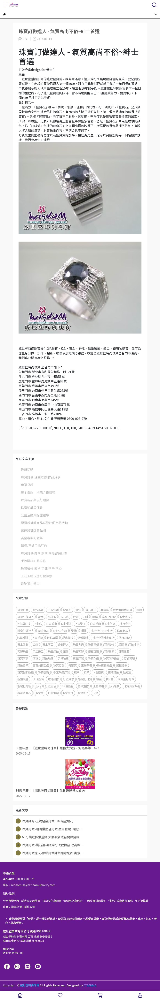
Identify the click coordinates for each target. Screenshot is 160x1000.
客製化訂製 (24, 686)
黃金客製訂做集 (32, 538)
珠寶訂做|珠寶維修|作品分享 (40, 477)
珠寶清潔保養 (132, 686)
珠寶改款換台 (111, 658)
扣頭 (86, 672)
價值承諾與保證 (73, 901)
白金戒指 (51, 623)
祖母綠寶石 (24, 693)
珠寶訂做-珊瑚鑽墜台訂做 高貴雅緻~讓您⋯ (49, 829)
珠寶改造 (93, 658)
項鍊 (83, 630)
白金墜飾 (95, 623)
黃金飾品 (43, 630)
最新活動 (27, 469)
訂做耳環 (129, 658)
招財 (85, 617)
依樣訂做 (124, 637)
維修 (78, 610)
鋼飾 (95, 617)
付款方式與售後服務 (120, 901)
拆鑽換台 (22, 679)
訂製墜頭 (108, 651)
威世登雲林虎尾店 (104, 637)
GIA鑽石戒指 (104, 665)
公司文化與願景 (51, 901)
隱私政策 (29, 907)
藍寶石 (67, 610)
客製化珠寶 (85, 679)
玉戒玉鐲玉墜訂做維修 (36, 576)
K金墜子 (81, 623)
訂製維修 (108, 644)
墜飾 (74, 630)
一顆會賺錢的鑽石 (95, 901)
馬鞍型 (52, 617)
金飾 (35, 644)
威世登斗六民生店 (102, 630)
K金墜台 (68, 693)
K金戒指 (125, 617)
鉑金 (99, 679)
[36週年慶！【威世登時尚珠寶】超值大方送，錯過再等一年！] (80, 731)
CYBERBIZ (90, 985)
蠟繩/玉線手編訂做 (34, 545)
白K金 (109, 679)
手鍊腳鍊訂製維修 (33, 560)
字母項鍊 (63, 658)
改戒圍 (127, 672)
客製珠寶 (22, 651)
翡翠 (76, 672)
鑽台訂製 (78, 658)
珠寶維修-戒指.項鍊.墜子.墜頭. (41, 568)
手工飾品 (38, 651)
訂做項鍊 (47, 658)
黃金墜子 (82, 693)
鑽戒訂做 (113, 672)
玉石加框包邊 (41, 665)
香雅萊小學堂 (30, 583)
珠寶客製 (78, 651)
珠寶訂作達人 (25, 617)
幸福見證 (27, 484)
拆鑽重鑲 (53, 693)
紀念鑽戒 (67, 637)
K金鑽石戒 (23, 623)
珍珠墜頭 (38, 679)
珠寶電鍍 (93, 644)
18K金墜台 (67, 686)
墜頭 (121, 644)
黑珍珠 (104, 610)
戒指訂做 (121, 665)
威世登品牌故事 (30, 901)
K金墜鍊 (98, 672)
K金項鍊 (66, 623)
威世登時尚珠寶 (122, 610)
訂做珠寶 (38, 610)
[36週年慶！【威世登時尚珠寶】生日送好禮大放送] (80, 774)
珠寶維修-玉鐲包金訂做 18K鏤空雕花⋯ (46, 821)
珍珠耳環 (52, 637)
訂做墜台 (50, 686)
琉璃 (139, 610)
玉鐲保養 (86, 665)
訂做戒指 (133, 644)
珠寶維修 (22, 610)
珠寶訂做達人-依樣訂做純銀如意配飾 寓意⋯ (50, 853)
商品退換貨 (141, 901)
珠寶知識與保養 (32, 507)
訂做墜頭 (22, 665)
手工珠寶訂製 (61, 672)
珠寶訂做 (53, 651)
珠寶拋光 (78, 644)
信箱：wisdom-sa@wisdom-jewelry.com (29, 885)
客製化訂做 (109, 617)
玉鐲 (95, 693)
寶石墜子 (90, 610)
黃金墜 (39, 693)
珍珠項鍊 (22, 637)
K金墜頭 (110, 623)
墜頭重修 (83, 686)
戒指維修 (53, 679)
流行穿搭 (125, 623)
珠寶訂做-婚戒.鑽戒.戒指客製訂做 (44, 553)
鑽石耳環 (93, 651)
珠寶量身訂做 (126, 679)
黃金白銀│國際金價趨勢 (38, 492)
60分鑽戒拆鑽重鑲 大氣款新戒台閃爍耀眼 (48, 837)
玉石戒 (64, 617)
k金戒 (38, 623)
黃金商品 (47, 644)
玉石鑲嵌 (113, 686)
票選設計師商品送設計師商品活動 (44, 522)
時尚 (41, 617)
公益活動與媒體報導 (35, 515)
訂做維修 (68, 679)
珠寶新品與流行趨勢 (35, 500)
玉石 (38, 686)
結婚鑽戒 (82, 637)
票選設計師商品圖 (33, 530)
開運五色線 (60, 630)
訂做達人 (63, 644)
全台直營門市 (11, 901)
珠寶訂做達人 (25, 630)
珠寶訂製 (58, 665)
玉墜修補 (98, 686)
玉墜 (65, 651)
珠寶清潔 (22, 658)
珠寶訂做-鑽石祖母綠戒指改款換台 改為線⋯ (50, 845)
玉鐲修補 (53, 610)
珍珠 (35, 658)
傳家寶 (72, 665)
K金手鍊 (38, 637)
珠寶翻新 (43, 672)
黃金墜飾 (22, 644)
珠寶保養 (123, 651)
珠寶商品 (122, 630)
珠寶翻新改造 (25, 672)
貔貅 (75, 617)
